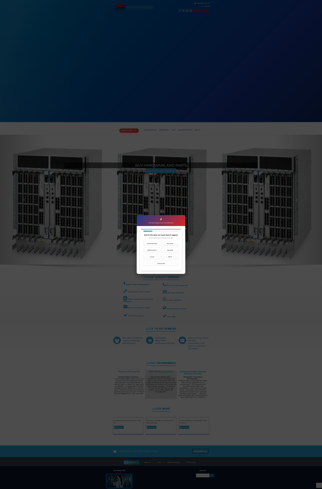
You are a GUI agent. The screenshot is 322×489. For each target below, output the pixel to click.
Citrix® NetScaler (152, 243)
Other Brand (161, 263)
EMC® (170, 257)
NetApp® (170, 250)
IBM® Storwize (152, 250)
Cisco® (152, 257)
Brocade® (170, 243)
